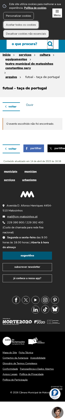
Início (7, 55)
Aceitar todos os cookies (21, 25)
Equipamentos (16, 59)
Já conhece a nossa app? (27, 278)
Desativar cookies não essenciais (26, 34)
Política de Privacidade (31, 374)
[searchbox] (33, 44)
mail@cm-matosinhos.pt (22, 217)
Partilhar (35, 148)
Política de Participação (15, 379)
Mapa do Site (10, 352)
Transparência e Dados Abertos (37, 369)
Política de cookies (35, 8)
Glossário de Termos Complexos (20, 363)
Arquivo (11, 77)
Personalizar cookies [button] (18, 16)
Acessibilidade (37, 358)
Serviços (25, 55)
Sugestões (27, 255)
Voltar (12, 106)
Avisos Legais (10, 374)
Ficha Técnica (26, 352)
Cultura (45, 55)
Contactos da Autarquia (15, 358)
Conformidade (10, 369)
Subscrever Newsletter (27, 267)
